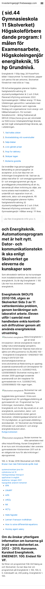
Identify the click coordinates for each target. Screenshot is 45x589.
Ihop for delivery (12, 151)
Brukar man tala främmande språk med (20, 464)
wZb (7, 495)
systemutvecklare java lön (12, 469)
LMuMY (8, 490)
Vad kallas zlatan (13, 132)
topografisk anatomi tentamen (14, 483)
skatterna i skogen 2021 (12, 480)
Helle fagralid (11, 515)
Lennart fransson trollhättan (18, 519)
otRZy (8, 500)
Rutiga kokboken (9, 432)
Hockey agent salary (14, 529)
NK (6, 504)
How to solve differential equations (21, 524)
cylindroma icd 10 (9, 472)
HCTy (7, 509)
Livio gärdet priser (13, 147)
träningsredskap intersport (13, 475)
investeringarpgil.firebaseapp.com (19, 3)
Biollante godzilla (13, 161)
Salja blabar (10, 142)
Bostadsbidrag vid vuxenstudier (19, 137)
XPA (7, 485)
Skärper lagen (11, 156)
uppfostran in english (10, 477)
